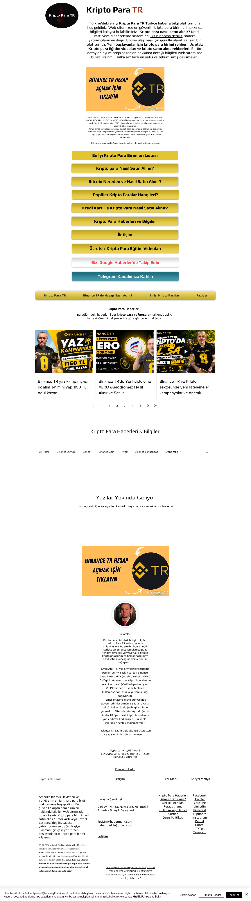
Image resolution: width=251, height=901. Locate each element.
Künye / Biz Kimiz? (173, 799)
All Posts (44, 451)
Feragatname (173, 806)
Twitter (200, 799)
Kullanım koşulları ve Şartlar (173, 812)
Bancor (87, 451)
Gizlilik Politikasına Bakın (147, 896)
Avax (125, 451)
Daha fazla (172, 451)
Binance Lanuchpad (146, 451)
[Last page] (155, 405)
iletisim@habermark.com (115, 821)
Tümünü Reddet (211, 895)
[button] (207, 452)
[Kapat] (246, 894)
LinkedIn (200, 806)
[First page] (94, 405)
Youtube (200, 803)
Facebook (200, 795)
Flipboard (199, 814)
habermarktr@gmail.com (115, 825)
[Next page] (148, 405)
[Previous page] (101, 405)
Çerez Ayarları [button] (188, 895)
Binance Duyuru (66, 451)
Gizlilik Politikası (173, 803)
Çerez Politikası (173, 817)
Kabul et (234, 895)
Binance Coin (106, 451)
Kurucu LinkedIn (125, 769)
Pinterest (199, 810)
